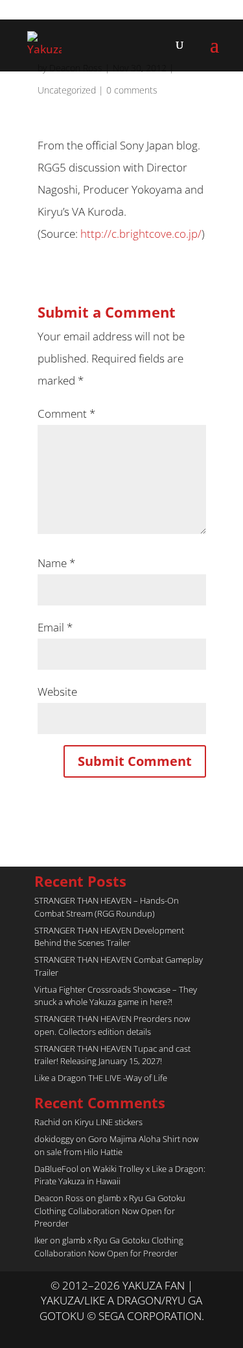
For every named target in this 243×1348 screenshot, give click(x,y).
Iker (41, 1240)
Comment (66, 413)
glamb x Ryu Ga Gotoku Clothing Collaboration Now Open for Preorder (109, 1210)
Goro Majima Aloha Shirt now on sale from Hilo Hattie (116, 1145)
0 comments (131, 90)
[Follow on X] (108, 1332)
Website (57, 691)
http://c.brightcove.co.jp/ (141, 233)
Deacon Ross (59, 1198)
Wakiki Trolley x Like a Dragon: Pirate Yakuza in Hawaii (119, 1175)
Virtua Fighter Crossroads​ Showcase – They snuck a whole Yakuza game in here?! (115, 996)
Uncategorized (67, 90)
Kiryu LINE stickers (109, 1122)
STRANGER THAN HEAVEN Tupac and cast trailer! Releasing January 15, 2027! (112, 1055)
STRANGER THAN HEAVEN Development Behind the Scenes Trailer (109, 936)
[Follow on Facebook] (134, 1332)
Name (56, 562)
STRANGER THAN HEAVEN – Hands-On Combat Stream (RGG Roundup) (106, 907)
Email (55, 627)
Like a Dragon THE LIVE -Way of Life (100, 1078)
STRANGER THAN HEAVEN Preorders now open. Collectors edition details (112, 1025)
